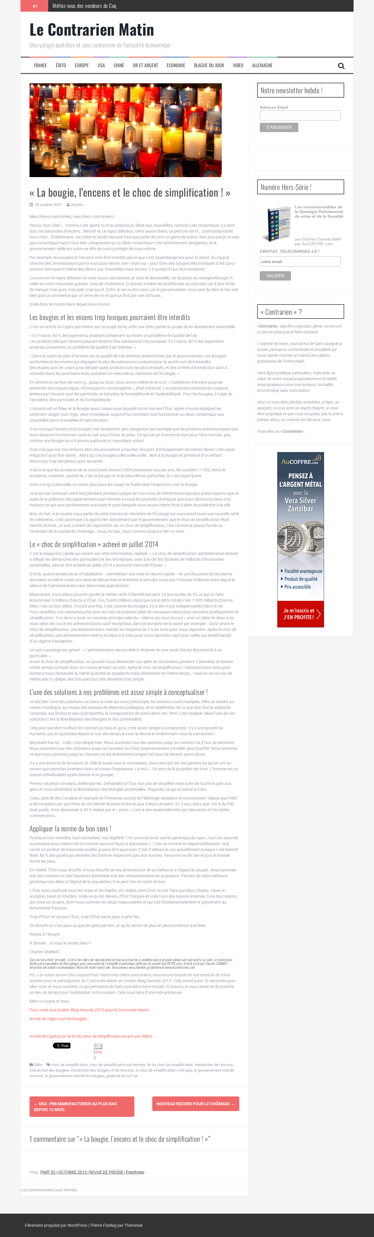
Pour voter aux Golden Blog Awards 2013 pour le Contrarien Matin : (90, 1010)
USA (101, 65)
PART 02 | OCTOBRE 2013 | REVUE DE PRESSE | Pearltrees (92, 1172)
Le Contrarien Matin (92, 29)
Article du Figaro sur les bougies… (59, 1018)
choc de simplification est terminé (117, 1065)
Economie (176, 65)
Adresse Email (274, 107)
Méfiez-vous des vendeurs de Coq (84, 5)
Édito (61, 65)
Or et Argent (145, 65)
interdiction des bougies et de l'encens (102, 1070)
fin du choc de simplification (170, 1065)
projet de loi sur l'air (122, 1076)
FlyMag (110, 1225)
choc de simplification (69, 1065)
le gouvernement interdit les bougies (75, 1076)
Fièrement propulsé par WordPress (56, 1225)
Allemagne (262, 65)
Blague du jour (209, 65)
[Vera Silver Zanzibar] (300, 539)
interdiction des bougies (49, 1070)
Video (238, 65)
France (40, 65)
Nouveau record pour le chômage (196, 1103)
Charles (76, 205)
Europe (82, 65)
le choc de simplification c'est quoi (164, 1070)
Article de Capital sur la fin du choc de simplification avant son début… (92, 1036)
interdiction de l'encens (214, 1065)
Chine (119, 65)
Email (98, 1055)
